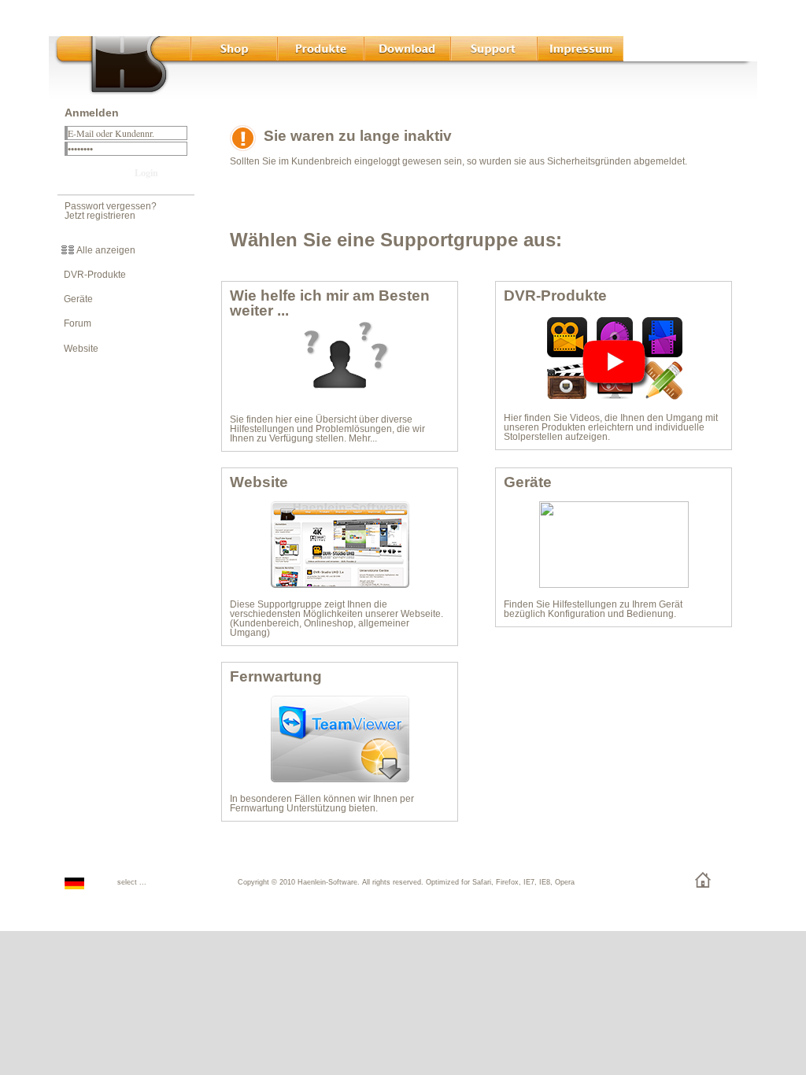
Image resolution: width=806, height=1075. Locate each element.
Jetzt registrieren (100, 215)
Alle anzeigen (104, 250)
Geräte (75, 299)
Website (77, 348)
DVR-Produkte (91, 274)
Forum (74, 323)
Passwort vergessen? (111, 206)
